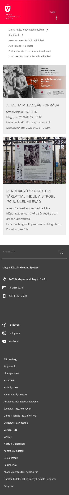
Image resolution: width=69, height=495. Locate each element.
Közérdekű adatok (14, 450)
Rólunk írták (10, 465)
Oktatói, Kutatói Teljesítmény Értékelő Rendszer (30, 479)
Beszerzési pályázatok (16, 422)
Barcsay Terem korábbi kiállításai (26, 40)
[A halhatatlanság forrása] (34, 99)
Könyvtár (9, 486)
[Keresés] (61, 252)
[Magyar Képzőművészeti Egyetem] (12, 12)
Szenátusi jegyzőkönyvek (17, 408)
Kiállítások (14, 35)
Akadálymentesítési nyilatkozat (21, 472)
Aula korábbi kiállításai (21, 45)
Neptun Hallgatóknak (15, 394)
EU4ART (8, 436)
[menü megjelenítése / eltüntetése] (56, 17)
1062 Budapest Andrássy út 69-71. (28, 279)
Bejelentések (11, 458)
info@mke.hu (16, 287)
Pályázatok (10, 366)
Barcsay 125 (10, 429)
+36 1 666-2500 (18, 296)
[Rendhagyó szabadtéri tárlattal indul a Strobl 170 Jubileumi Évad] (34, 186)
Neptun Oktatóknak (14, 443)
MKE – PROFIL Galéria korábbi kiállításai (30, 56)
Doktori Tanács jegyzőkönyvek (20, 415)
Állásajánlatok (11, 373)
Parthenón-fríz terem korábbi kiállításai (30, 51)
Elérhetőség (10, 359)
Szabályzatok (11, 387)
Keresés (60, 256)
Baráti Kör (9, 380)
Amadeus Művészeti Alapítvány (21, 401)
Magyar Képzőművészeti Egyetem (26, 29)
